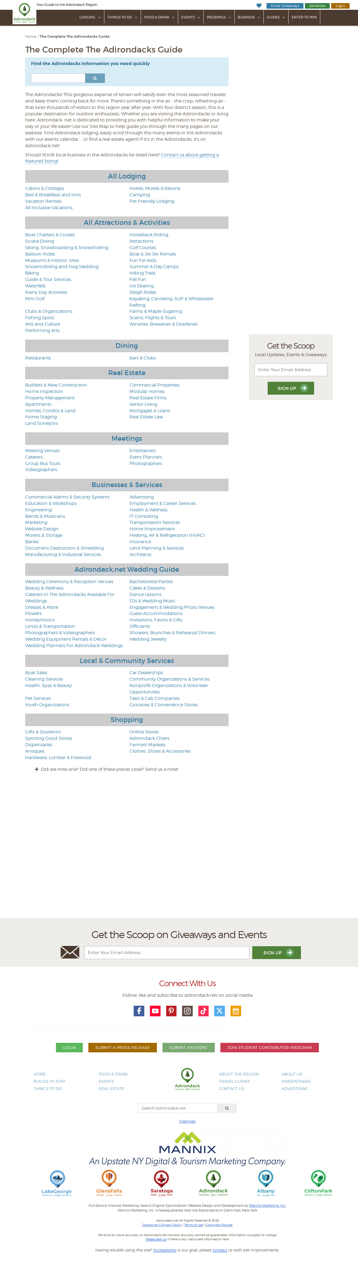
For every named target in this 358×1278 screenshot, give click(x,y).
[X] (219, 1011)
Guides (273, 17)
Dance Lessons (145, 594)
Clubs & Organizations (48, 311)
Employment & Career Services (162, 503)
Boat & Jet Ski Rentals (152, 254)
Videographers (41, 469)
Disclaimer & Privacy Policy (162, 1225)
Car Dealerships (146, 672)
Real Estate (126, 373)
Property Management (50, 397)
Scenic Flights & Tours (152, 317)
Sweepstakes (296, 1081)
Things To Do (119, 17)
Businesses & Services (126, 485)
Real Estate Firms (147, 397)
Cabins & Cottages (44, 188)
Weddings (216, 17)
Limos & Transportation (50, 626)
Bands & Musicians (45, 516)
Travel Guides (234, 1081)
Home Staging (41, 416)
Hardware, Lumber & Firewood (58, 757)
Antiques (34, 751)
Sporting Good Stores (48, 738)
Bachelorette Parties (151, 581)
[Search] (227, 1108)
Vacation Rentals (43, 201)
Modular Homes (146, 391)
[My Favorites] (258, 6)
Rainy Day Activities (46, 292)
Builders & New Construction (56, 385)
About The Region (239, 1074)
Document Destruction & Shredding (64, 548)
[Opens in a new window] (56, 1183)
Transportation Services (154, 522)
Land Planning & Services (156, 548)
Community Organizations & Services (169, 679)
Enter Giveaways (285, 6)
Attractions (141, 241)
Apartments (38, 404)
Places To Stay (49, 1081)
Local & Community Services (127, 661)
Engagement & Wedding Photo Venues (171, 607)
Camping (139, 194)
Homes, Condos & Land (50, 410)
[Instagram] (187, 1011)
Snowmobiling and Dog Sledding (61, 266)
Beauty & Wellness (44, 588)
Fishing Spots (39, 317)
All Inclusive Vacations (48, 207)
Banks (31, 541)
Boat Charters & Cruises (50, 234)
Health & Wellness (148, 509)
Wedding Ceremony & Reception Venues (69, 581)
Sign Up (287, 388)
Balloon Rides (40, 254)
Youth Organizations (47, 704)
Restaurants (38, 358)
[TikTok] (203, 1011)
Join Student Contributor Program (269, 1047)
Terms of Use (193, 1225)
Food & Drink (156, 17)
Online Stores (144, 732)
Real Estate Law (146, 416)
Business (246, 17)
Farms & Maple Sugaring (155, 311)
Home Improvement (152, 528)
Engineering (38, 509)
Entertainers (142, 450)
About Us (292, 1074)
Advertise (317, 6)
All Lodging (127, 176)
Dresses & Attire (41, 607)
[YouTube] (155, 1011)
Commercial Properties (154, 385)
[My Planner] (235, 1011)
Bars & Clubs (142, 358)
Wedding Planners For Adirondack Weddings (74, 645)
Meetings (127, 438)
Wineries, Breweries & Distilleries (163, 324)
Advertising (141, 497)
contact (220, 1250)
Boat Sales (36, 672)
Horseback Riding (148, 234)
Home (30, 36)
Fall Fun (137, 279)
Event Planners (145, 457)
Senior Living (143, 404)
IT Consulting (143, 516)
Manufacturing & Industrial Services (63, 554)
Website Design (41, 528)
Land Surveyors (41, 423)
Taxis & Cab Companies (154, 698)
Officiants (139, 626)
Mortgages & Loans (149, 410)
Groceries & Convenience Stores (163, 704)
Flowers (33, 613)
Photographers (145, 463)
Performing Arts (42, 330)
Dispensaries (38, 744)
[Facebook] (139, 1011)
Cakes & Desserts (147, 588)
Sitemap (187, 1121)
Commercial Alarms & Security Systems (67, 497)
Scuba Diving (39, 241)
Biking (32, 273)
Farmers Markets (147, 744)
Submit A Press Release (122, 1047)
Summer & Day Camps (154, 266)
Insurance (140, 541)
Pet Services (38, 698)
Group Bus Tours (42, 463)
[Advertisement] (179, 850)
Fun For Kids (142, 260)
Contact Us (231, 1088)
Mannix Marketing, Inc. (267, 1206)
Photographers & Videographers (60, 632)
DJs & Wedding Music (152, 601)
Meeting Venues (42, 450)
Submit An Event (188, 1047)
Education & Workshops (51, 503)
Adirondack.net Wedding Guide (126, 569)
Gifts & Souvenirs (43, 732)
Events (188, 17)
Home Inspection (44, 391)
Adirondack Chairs (149, 738)
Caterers (34, 457)
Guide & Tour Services (48, 279)
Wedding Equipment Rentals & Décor (66, 639)
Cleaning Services (44, 679)
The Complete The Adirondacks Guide (75, 36)
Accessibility (164, 1250)
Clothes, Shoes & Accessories (159, 751)
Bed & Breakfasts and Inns (53, 194)
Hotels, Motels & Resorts (154, 188)
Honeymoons (40, 620)
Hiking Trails (142, 273)
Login (340, 6)
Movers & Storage (43, 535)
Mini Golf (34, 298)
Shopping (126, 720)
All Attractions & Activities (127, 222)
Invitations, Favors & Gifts (155, 620)
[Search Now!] (95, 78)
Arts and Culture (42, 324)
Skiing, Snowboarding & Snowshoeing (66, 247)
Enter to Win (304, 17)
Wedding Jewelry (148, 639)
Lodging (87, 17)
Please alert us (156, 1239)
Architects (140, 554)
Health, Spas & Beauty (48, 685)
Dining (127, 346)
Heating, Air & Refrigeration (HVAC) (166, 535)
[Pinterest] (171, 1011)
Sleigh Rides (142, 292)
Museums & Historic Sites (52, 260)
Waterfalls (35, 285)
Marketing (36, 522)
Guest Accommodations (155, 613)
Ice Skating (141, 285)
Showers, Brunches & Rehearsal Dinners (172, 632)
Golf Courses (142, 247)
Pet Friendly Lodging (151, 201)
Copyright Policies (219, 1225)
